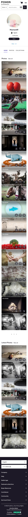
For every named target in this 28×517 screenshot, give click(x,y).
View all (10, 58)
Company (4, 472)
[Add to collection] (20, 75)
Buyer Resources (6, 488)
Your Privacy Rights (19, 505)
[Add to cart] (24, 75)
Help (2, 476)
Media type (4, 480)
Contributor (4, 492)
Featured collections (7, 484)
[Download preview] (16, 75)
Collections (20, 50)
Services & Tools (6, 500)
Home (5, 50)
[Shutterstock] (14, 508)
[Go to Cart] (21, 2)
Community (4, 496)
